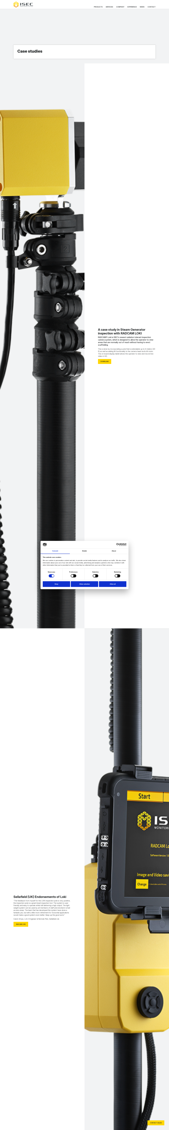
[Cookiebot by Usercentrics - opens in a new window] (117, 544)
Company (120, 7)
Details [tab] (84, 551)
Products (98, 7)
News (142, 7)
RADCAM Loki (21, 924)
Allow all (113, 584)
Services (109, 7)
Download (105, 361)
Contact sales (156, 1123)
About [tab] (114, 551)
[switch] (73, 575)
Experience (132, 7)
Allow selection (84, 584)
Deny (56, 584)
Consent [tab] (55, 551)
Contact (152, 7)
